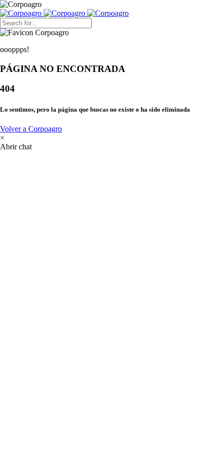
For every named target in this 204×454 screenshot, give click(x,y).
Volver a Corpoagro (31, 129)
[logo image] (64, 13)
